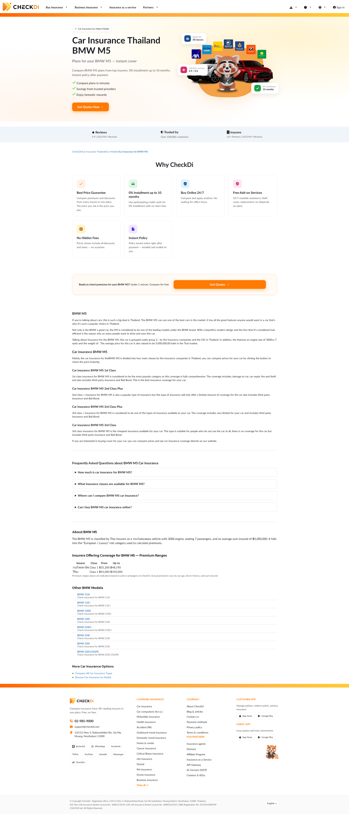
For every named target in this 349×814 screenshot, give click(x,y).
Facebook (116, 746)
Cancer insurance (146, 748)
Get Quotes (217, 284)
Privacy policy (194, 727)
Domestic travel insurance (151, 737)
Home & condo (145, 743)
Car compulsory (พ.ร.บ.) (150, 711)
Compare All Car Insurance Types (93, 673)
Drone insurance (146, 774)
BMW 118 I (83, 602)
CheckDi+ (80, 762)
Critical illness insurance (150, 753)
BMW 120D (84, 610)
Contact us (193, 716)
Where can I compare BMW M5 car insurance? (108, 495)
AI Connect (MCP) (197, 770)
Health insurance (146, 722)
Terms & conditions (197, 732)
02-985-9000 (84, 721)
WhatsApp (100, 746)
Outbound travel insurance (152, 732)
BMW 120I (83, 618)
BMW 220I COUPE (88, 651)
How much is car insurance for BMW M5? (105, 472)
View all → (143, 785)
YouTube (89, 754)
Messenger (118, 754)
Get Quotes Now (88, 107)
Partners (191, 749)
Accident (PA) (144, 727)
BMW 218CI (84, 627)
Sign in (340, 7)
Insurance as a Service (199, 759)
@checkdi (80, 746)
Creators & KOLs (196, 775)
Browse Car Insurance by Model (93, 677)
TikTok (75, 754)
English (270, 803)
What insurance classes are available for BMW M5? (111, 484)
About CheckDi (195, 706)
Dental (140, 764)
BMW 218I (83, 635)
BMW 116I (83, 594)
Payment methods (197, 722)
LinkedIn (103, 754)
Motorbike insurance (148, 716)
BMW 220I (83, 643)
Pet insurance (144, 769)
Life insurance (144, 758)
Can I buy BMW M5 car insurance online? (105, 507)
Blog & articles (195, 711)
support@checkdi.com (87, 726)
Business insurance (147, 780)
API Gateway (194, 764)
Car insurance (144, 706)
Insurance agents (196, 743)
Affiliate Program (196, 754)
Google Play (267, 716)
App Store (247, 716)
